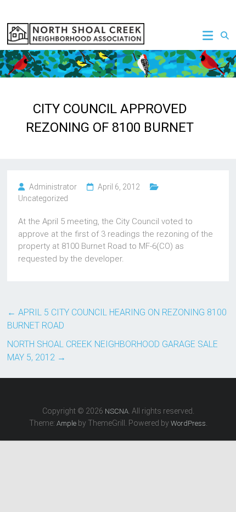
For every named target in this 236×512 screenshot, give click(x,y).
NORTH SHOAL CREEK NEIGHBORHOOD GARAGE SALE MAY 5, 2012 (112, 351)
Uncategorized (43, 198)
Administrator (53, 186)
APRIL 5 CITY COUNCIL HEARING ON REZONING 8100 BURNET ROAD (117, 319)
